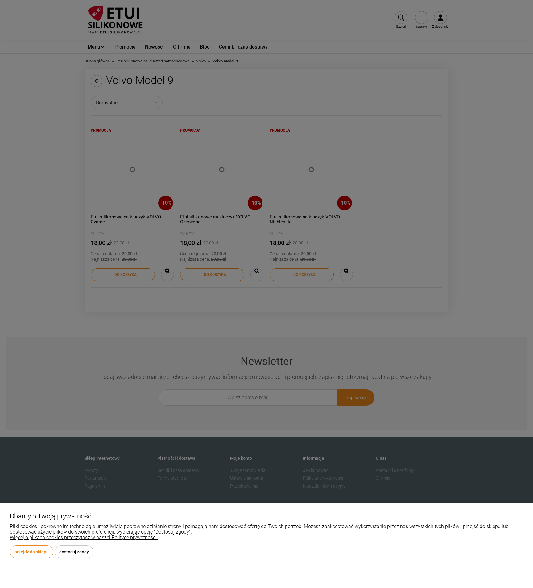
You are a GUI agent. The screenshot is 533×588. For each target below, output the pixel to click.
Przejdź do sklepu (31, 551)
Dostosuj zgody (74, 551)
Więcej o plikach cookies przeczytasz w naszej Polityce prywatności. (84, 537)
